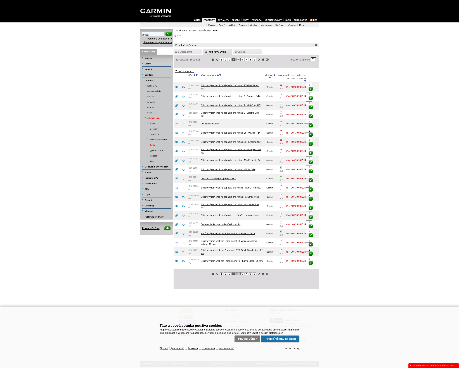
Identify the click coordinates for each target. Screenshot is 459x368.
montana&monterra (158, 140)
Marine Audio (151, 183)
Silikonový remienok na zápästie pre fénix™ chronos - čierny (230, 215)
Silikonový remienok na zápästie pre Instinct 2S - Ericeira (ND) (231, 142)
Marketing (149, 206)
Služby (236, 20)
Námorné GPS (151, 178)
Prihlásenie (300, 20)
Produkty (209, 20)
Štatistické (193, 348)
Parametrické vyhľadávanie (157, 42)
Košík (288, 20)
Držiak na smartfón (210, 123)
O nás (197, 20)
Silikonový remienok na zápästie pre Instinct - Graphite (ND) (230, 197)
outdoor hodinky (154, 91)
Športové (149, 75)
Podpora (257, 20)
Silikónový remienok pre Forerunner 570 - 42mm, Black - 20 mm (232, 261)
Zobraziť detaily (291, 348)
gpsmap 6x (155, 134)
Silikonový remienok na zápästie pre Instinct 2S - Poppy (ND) (230, 160)
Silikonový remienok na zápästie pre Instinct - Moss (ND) (228, 169)
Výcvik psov (266, 25)
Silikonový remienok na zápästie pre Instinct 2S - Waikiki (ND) (231, 133)
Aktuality (223, 20)
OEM (147, 189)
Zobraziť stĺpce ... (184, 71)
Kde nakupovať (273, 20)
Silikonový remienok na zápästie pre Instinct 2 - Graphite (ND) (231, 96)
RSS (315, 20)
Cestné (148, 64)
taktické (150, 97)
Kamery (148, 58)
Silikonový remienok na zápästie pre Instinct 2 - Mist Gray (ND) (231, 105)
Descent (153, 129)
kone (149, 113)
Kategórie (148, 51)
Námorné (292, 25)
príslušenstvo (153, 118)
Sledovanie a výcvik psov (156, 167)
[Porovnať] (185, 87)
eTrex (152, 123)
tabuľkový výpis (216, 51)
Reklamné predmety (154, 217)
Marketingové (208, 348)
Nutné (165, 348)
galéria (241, 51)
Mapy (147, 195)
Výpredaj (149, 211)
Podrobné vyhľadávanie (159, 38)
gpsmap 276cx (156, 150)
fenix (152, 145)
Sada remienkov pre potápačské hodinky (220, 224)
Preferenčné (178, 348)
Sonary (148, 172)
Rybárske (279, 25)
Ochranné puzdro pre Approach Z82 (218, 178)
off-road (150, 107)
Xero (152, 161)
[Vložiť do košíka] (311, 89)
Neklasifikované (226, 348)
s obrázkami (185, 51)
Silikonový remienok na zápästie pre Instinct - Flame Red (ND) (231, 188)
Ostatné (148, 200)
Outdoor (149, 80)
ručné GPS (152, 86)
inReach (151, 102)
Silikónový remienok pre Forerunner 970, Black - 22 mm (228, 233)
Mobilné (148, 69)
